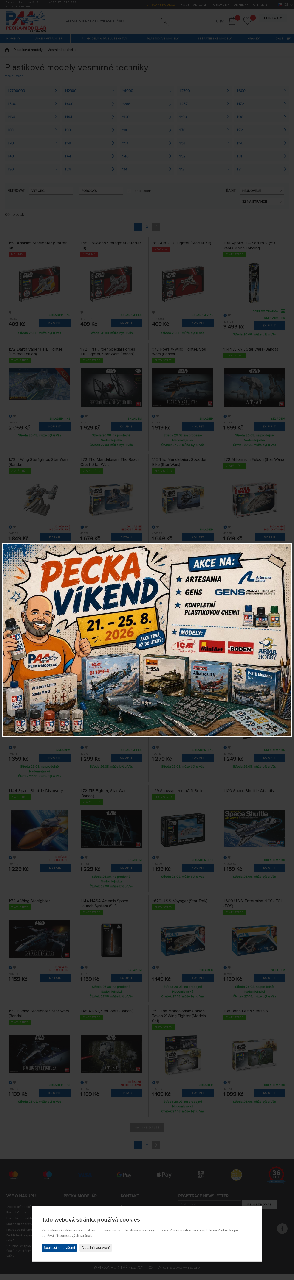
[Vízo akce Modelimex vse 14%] (147, 640)
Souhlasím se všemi (59, 1247)
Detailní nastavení (96, 1247)
